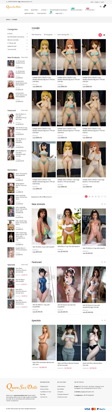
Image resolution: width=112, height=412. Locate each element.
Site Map (43, 394)
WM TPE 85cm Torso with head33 (43, 247)
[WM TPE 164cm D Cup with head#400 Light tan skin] (94, 284)
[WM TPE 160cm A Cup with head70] (94, 227)
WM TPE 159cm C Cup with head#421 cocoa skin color (21, 116)
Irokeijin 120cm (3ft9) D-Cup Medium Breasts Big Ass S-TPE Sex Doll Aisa (94, 79)
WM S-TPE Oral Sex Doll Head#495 (21, 174)
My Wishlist (60, 389)
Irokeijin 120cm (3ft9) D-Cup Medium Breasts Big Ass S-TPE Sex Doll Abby (44, 79)
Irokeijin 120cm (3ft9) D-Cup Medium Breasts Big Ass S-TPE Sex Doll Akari (44, 131)
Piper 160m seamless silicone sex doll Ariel (21, 270)
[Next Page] (105, 196)
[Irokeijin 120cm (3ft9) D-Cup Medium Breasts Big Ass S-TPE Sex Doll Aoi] (94, 108)
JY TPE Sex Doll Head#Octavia (20, 62)
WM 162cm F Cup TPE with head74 (69, 246)
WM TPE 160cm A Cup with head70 (94, 248)
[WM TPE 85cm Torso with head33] (44, 226)
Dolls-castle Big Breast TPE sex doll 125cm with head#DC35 (21, 209)
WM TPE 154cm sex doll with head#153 (21, 128)
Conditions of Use (45, 392)
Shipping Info (44, 386)
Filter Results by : (37, 34)
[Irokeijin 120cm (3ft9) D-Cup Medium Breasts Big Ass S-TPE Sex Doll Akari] (44, 108)
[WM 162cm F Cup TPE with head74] (69, 226)
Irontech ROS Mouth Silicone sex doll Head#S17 (21, 83)
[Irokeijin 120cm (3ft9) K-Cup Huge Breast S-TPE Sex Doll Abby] (69, 159)
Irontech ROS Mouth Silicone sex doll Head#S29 (21, 95)
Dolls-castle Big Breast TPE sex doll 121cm (21, 197)
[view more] (24, 57)
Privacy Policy (44, 389)
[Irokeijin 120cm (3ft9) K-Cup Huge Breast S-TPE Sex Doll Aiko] (94, 159)
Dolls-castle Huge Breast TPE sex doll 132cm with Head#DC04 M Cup (21, 236)
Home (8, 19)
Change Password (62, 394)
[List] (104, 35)
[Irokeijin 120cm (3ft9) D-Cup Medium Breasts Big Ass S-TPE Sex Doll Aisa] (94, 57)
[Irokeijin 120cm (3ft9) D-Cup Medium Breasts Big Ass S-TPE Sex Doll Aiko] (69, 57)
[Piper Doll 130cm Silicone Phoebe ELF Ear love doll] (69, 343)
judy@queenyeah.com (87, 392)
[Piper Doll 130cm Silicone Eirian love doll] (94, 343)
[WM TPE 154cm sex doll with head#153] (69, 284)
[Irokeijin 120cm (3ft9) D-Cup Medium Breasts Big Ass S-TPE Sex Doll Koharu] (44, 159)
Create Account (62, 397)
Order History (61, 386)
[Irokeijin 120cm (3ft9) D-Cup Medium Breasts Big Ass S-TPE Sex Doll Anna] (69, 108)
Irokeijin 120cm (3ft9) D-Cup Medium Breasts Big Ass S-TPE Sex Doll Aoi (94, 131)
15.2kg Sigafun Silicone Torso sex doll (21, 185)
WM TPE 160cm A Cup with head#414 (21, 140)
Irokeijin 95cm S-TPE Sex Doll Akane (21, 249)
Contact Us (43, 397)
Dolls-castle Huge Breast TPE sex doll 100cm (21, 222)
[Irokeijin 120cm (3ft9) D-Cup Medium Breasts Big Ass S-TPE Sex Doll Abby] (44, 57)
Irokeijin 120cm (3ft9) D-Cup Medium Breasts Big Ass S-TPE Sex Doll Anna (69, 131)
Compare (60, 392)
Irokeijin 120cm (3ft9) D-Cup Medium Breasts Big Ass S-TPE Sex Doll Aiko (69, 79)
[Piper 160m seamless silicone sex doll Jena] (44, 342)
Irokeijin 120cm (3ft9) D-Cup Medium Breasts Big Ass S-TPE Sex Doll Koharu (44, 182)
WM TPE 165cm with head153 (20, 280)
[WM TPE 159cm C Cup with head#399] (44, 284)
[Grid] (100, 35)
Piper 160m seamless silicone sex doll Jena (21, 291)
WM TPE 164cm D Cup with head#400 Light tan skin (21, 153)
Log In (102, 2)
